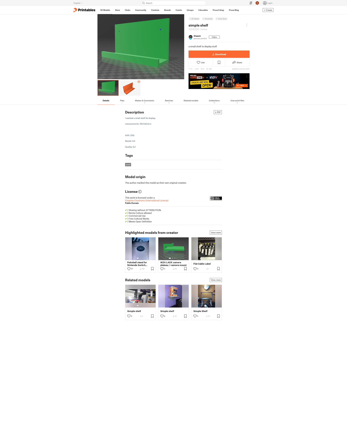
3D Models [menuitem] (105, 10)
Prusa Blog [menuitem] (234, 10)
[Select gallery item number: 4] (176, 258)
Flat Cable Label (202, 263)
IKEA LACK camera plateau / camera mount (173, 263)
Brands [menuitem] (167, 10)
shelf (128, 164)
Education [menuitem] (203, 10)
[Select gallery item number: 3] (142, 258)
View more (216, 232)
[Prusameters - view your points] (257, 3)
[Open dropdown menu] (247, 25)
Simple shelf (134, 311)
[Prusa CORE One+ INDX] (219, 81)
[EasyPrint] (251, 3)
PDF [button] (219, 112)
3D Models (195, 19)
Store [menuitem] (117, 10)
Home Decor (222, 19)
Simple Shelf (200, 311)
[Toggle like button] (129, 268)
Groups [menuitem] (190, 10)
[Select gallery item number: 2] (140, 258)
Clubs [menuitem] (127, 10)
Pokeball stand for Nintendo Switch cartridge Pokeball (137, 263)
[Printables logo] (84, 10)
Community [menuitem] (140, 10)
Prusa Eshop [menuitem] (218, 10)
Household (208, 19)
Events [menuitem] (179, 10)
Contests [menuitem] (155, 10)
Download (220, 54)
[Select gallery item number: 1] (138, 258)
